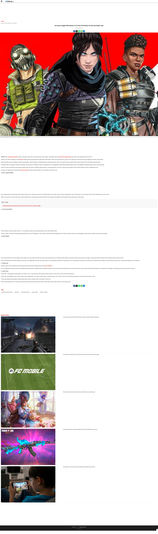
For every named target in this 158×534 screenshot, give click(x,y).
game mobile (48, 265)
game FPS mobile (24, 170)
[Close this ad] (157, 530)
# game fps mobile (43, 292)
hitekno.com (77, 527)
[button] (1, 1)
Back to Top (79, 528)
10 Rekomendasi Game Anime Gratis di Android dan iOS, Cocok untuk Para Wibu (22, 205)
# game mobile (35, 292)
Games (2, 21)
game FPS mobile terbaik (65, 156)
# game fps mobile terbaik (6, 292)
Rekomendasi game (13, 156)
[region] (79, 11)
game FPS (21, 159)
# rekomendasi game (25, 292)
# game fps (16, 292)
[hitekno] (9, 1)
